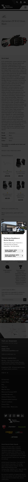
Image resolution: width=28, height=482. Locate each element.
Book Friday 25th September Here (11, 250)
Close (25, 223)
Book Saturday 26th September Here (12, 255)
